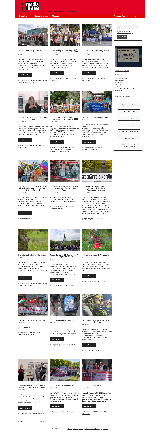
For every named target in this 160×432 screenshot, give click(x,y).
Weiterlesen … (25, 75)
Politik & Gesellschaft (24, 82)
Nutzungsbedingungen (75, 429)
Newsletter (120, 24)
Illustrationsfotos (41, 16)
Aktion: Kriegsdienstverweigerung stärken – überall (96, 51)
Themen (55, 16)
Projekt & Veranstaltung (25, 285)
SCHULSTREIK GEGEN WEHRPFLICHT (32, 320)
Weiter (43, 421)
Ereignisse (23, 16)
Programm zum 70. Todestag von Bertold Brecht (33, 118)
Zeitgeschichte (129, 138)
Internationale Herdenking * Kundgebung (32, 255)
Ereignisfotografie (25, 80)
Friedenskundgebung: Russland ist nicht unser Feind (32, 51)
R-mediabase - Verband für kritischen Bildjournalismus (47, 11)
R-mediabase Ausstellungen (128, 131)
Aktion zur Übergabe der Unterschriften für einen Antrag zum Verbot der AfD (65, 51)
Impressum (104, 429)
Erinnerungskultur (36, 80)
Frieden (45, 80)
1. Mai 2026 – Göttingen (64, 385)
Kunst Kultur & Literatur (38, 413)
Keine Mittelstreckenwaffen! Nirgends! (96, 117)
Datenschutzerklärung (92, 429)
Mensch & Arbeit (55, 149)
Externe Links (128, 118)
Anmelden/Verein (121, 16)
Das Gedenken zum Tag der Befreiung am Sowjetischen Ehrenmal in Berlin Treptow (64, 188)
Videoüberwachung (122, 71)
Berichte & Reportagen (59, 147)
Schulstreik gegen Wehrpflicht (65, 320)
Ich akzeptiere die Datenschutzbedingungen (125, 32)
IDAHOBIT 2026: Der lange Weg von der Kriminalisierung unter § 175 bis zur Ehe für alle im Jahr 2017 (32, 188)
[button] (136, 16)
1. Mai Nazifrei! (96, 385)
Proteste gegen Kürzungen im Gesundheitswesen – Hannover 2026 (64, 118)
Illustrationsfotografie (123, 96)
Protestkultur (35, 82)
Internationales (88, 350)
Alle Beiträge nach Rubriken (128, 105)
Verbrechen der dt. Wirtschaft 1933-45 (128, 146)
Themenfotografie (63, 151)
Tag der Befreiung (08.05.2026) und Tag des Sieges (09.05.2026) (64, 256)
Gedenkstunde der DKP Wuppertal (96, 255)
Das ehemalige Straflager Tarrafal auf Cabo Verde (96, 321)
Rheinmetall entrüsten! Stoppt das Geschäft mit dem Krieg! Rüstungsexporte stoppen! (96, 188)
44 (37, 421)
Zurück (21, 421)
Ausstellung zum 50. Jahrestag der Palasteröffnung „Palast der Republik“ (32, 386)
